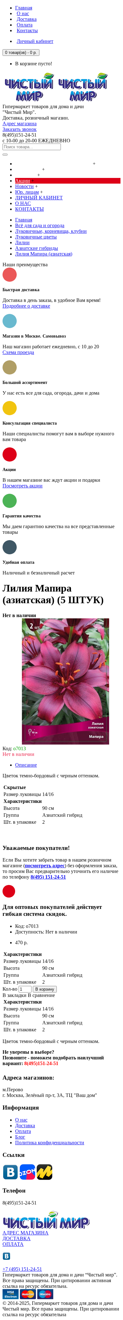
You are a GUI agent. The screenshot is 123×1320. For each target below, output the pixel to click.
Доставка (25, 1125)
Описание (26, 765)
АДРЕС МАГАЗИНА (26, 1232)
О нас (21, 1120)
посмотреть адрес (45, 865)
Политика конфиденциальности (49, 1142)
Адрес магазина (20, 123)
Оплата (23, 1131)
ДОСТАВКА (17, 1238)
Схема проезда (18, 352)
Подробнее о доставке (26, 306)
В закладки (14, 995)
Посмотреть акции (23, 485)
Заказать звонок (20, 129)
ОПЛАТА (13, 1244)
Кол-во (10, 989)
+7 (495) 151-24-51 (22, 1269)
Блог (20, 1137)
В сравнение (41, 995)
